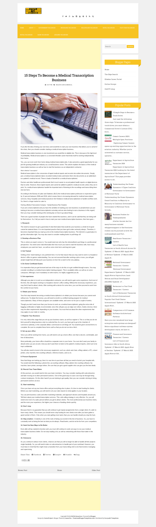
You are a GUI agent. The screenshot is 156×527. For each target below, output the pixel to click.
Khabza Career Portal (113, 79)
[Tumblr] (86, 16)
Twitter (48, 454)
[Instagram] (76, 16)
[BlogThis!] (25, 460)
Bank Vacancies (43, 35)
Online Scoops (110, 84)
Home (22, 28)
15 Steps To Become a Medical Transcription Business (59, 77)
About (31, 28)
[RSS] (89, 16)
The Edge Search (111, 74)
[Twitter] (66, 16)
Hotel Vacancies (109, 28)
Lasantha (68, 518)
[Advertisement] (59, 54)
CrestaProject (48, 518)
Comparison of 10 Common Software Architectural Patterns (123, 313)
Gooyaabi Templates (111, 518)
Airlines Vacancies (61, 35)
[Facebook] (63, 16)
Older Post (96, 470)
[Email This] (23, 460)
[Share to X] (27, 460)
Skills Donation (76, 516)
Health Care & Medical (64, 85)
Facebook (37, 454)
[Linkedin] (73, 16)
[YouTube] (79, 16)
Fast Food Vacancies (127, 28)
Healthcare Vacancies (89, 28)
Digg (78, 454)
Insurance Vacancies (68, 28)
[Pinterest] (83, 16)
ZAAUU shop (110, 89)
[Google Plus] (69, 16)
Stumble (68, 454)
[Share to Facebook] (29, 460)
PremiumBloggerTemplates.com (84, 518)
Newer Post (22, 470)
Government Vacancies (47, 28)
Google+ (57, 454)
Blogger (93, 516)
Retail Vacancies (26, 35)
